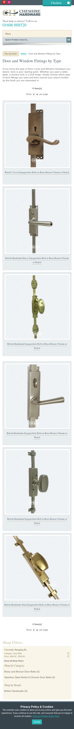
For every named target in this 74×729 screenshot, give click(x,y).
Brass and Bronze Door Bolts (20, 671)
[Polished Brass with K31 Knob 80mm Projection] (37, 567)
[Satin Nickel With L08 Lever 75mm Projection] (37, 221)
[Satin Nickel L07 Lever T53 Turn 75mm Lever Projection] (37, 396)
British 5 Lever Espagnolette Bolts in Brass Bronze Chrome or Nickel (37, 172)
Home (24, 54)
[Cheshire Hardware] (37, 12)
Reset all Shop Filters (14, 661)
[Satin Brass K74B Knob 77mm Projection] (37, 307)
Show (28, 94)
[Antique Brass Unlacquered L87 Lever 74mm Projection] (37, 135)
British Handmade (14, 691)
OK (68, 40)
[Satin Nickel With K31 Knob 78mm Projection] (37, 482)
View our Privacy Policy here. (46, 716)
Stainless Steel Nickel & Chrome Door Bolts (27, 677)
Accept (37, 722)
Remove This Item (68, 653)
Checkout (56, 3)
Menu (8, 33)
